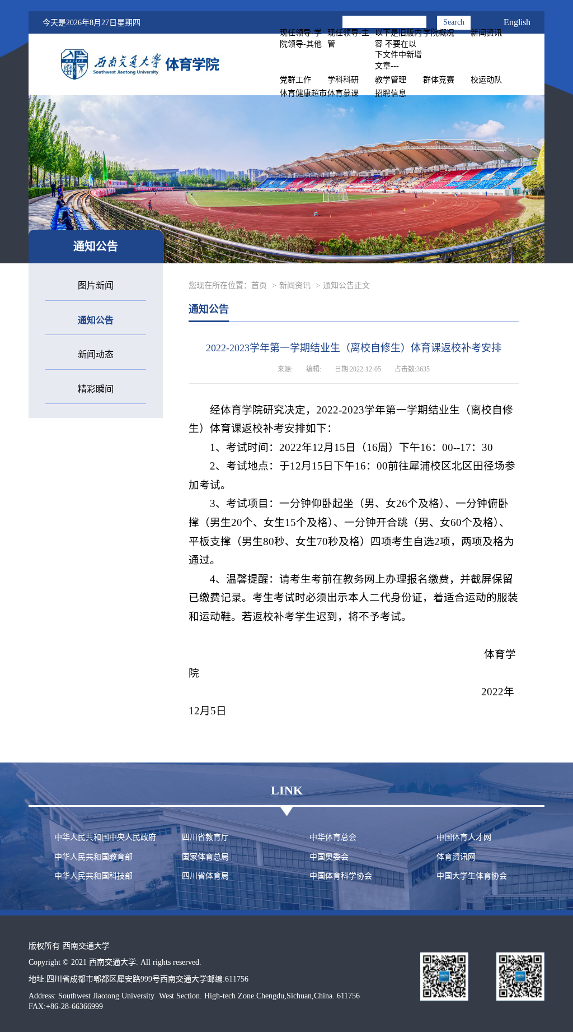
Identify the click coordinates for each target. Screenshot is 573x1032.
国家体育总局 (205, 857)
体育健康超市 (303, 93)
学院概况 (438, 33)
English (517, 22)
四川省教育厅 (205, 837)
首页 (259, 285)
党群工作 (295, 80)
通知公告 (96, 320)
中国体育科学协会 (340, 876)
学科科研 (343, 80)
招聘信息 (390, 93)
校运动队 (486, 80)
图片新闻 (96, 285)
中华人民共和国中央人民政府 (105, 837)
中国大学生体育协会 (471, 876)
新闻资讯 (486, 33)
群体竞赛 (438, 80)
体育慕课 (343, 93)
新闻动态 (96, 354)
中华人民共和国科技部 (93, 876)
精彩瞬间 (96, 389)
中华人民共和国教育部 (93, 857)
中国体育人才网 (463, 837)
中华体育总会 (332, 837)
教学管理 (390, 80)
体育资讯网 (456, 857)
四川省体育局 (205, 876)
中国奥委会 (329, 857)
